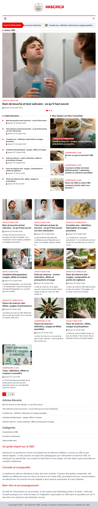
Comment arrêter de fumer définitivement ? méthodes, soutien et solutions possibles (79, 170)
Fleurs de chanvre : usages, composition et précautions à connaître (72, 142)
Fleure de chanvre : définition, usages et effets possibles (47, 326)
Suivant (12, 394)
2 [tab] (49, 110)
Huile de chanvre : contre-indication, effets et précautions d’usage (47, 277)
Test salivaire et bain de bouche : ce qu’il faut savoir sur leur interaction (48, 228)
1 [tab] (47, 110)
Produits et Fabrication (63, 139)
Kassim (10, 123)
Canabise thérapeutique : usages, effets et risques (26, 150)
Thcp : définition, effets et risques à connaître (15, 372)
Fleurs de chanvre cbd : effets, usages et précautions (17, 304)
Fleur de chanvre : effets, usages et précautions (78, 325)
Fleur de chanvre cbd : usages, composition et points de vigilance (78, 277)
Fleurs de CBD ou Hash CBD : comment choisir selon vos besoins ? (78, 185)
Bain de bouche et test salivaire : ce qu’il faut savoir (26, 120)
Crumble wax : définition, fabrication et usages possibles (57, 25)
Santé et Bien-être (10, 100)
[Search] (93, 18)
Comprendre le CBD (73, 153)
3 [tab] (51, 110)
